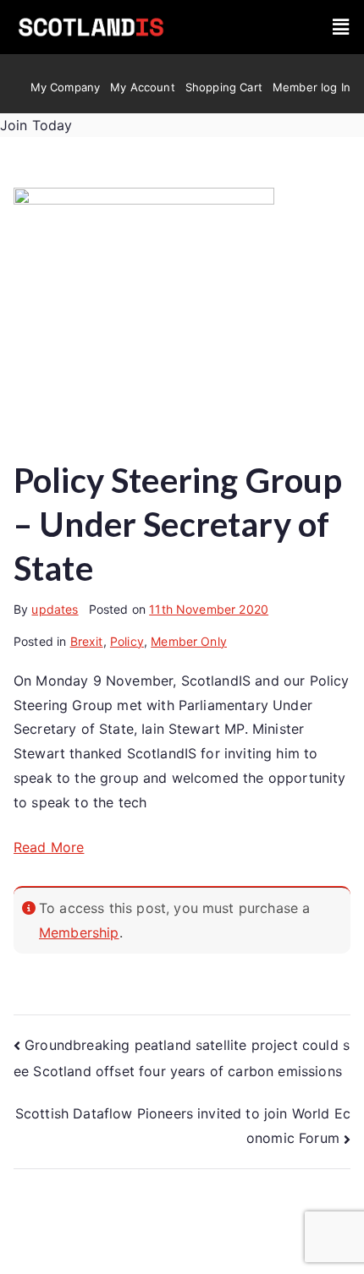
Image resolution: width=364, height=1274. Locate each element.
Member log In (311, 87)
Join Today (36, 125)
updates (54, 609)
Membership (79, 932)
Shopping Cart (223, 87)
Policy (127, 641)
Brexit (86, 641)
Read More (49, 847)
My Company (65, 87)
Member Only (189, 641)
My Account (142, 87)
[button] (341, 27)
